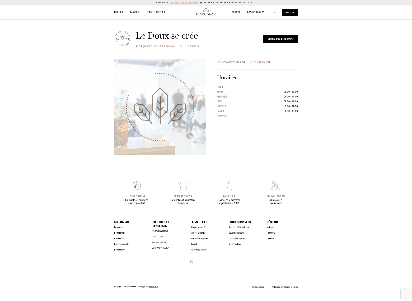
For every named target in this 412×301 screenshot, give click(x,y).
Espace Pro (290, 13)
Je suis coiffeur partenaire (239, 227)
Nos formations (235, 244)
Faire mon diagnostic (199, 250)
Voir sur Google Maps (280, 39)
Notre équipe (119, 250)
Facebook (271, 233)
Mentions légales (258, 287)
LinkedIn (270, 239)
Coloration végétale (160, 231)
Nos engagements (121, 244)
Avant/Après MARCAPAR (162, 248)
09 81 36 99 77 (191, 46)
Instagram (271, 227)
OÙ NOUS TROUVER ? (255, 12)
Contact (194, 244)
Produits (118, 12)
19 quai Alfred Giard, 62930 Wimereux (157, 46)
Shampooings (157, 237)
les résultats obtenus (183, 2)
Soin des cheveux (159, 242)
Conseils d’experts (156, 12)
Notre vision (119, 239)
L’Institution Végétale (237, 239)
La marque (118, 227)
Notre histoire (119, 233)
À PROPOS (236, 12)
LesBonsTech (153, 287)
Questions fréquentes (199, 239)
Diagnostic (135, 12)
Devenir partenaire (236, 233)
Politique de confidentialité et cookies (285, 287)
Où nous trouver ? (198, 227)
